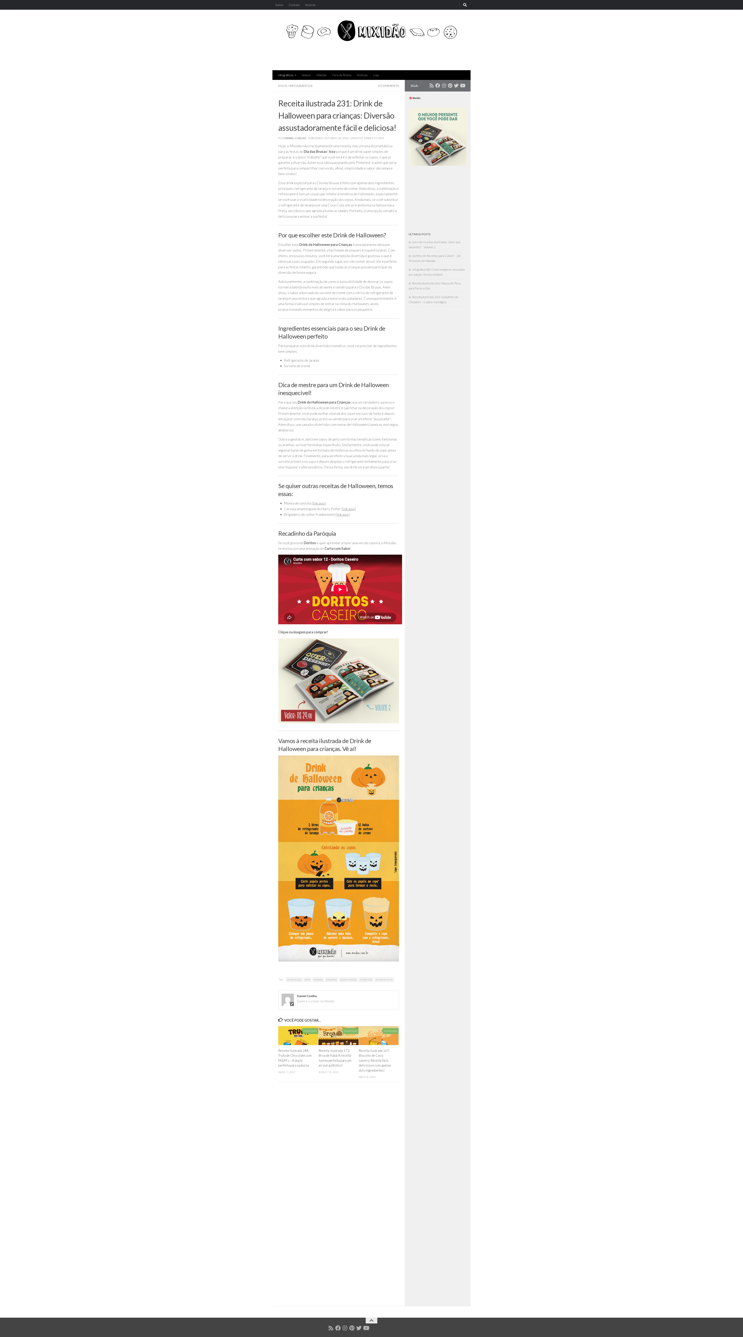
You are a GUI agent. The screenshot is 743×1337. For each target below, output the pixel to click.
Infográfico (331, 979)
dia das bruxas (294, 979)
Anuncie (310, 5)
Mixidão (321, 75)
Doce (282, 85)
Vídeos (306, 75)
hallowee (318, 979)
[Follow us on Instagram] (444, 85)
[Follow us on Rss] (431, 85)
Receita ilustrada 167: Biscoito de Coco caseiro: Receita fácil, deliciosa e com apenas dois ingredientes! (375, 1060)
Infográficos (286, 75)
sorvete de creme (384, 979)
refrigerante (366, 979)
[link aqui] (319, 503)
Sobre (279, 5)
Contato (294, 5)
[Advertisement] (394, 54)
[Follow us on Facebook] (437, 85)
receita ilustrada (348, 979)
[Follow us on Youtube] (462, 85)
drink (307, 979)
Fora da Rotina (341, 75)
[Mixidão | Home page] (371, 30)
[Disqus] (338, 1143)
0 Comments (388, 85)
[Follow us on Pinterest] (450, 85)
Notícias (362, 75)
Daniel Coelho (295, 138)
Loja (376, 75)
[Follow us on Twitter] (456, 85)
